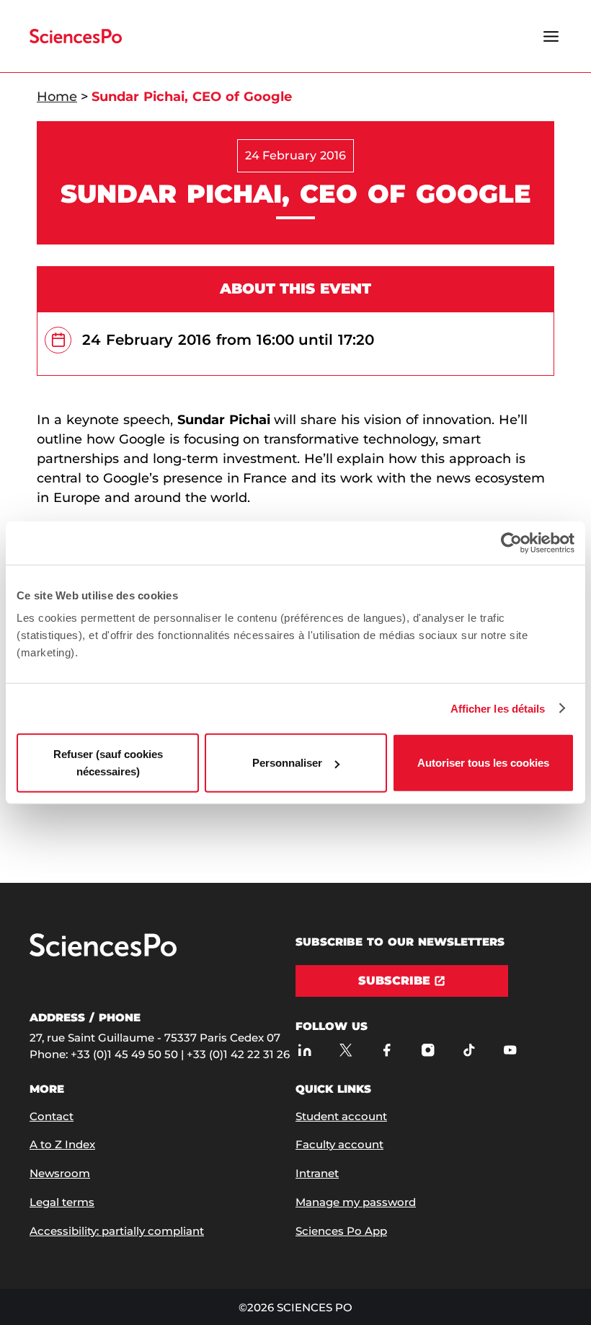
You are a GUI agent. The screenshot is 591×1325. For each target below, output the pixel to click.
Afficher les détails (498, 708)
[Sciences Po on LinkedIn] (305, 1051)
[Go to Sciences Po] (103, 953)
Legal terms (62, 1202)
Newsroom (60, 1173)
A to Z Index (62, 1144)
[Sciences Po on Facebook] (387, 1051)
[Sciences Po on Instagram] (428, 1051)
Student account (341, 1116)
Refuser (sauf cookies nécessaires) (108, 763)
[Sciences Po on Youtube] (510, 1051)
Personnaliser (287, 763)
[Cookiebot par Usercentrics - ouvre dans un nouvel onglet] (511, 542)
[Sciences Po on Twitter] (346, 1051)
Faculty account (339, 1144)
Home (57, 97)
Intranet (317, 1173)
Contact (52, 1116)
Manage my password (356, 1202)
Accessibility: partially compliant (117, 1231)
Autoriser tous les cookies (483, 763)
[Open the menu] (550, 36)
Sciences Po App (341, 1231)
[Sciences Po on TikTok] (469, 1051)
